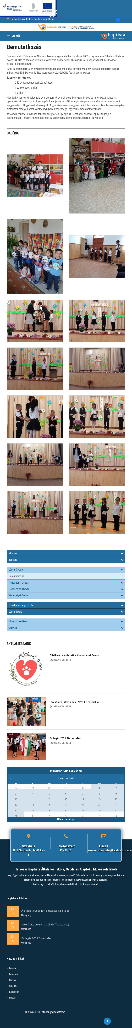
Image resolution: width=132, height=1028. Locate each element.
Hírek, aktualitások (18, 621)
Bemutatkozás (16, 576)
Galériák (12, 627)
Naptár (12, 997)
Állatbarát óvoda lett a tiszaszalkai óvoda (74, 655)
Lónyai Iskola (15, 611)
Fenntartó (14, 974)
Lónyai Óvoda (15, 569)
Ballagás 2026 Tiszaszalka (65, 738)
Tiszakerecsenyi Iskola (20, 605)
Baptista (12, 559)
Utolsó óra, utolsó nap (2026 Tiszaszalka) (74, 702)
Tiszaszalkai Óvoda (18, 589)
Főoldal (12, 968)
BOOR (37, 1012)
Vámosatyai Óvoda (18, 595)
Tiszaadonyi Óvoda (18, 582)
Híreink (12, 980)
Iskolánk (12, 553)
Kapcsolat (14, 991)
